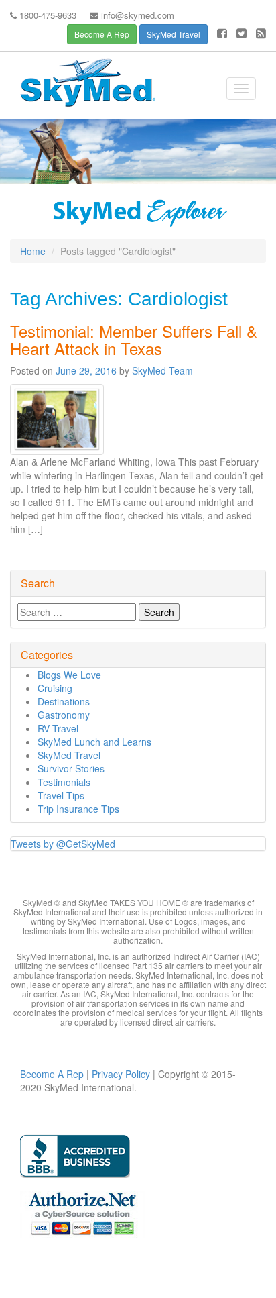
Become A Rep (101, 34)
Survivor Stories (71, 768)
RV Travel (58, 728)
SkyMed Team (162, 370)
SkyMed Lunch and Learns (94, 741)
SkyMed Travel (173, 34)
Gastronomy (64, 714)
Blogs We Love (69, 674)
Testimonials (64, 782)
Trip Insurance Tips (78, 808)
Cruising (55, 688)
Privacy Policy (119, 1074)
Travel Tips (61, 795)
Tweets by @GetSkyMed (63, 843)
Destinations (64, 701)
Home (33, 251)
